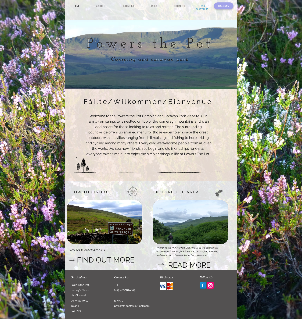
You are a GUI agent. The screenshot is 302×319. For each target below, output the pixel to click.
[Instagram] (210, 285)
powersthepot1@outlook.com (132, 305)
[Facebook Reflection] (203, 285)
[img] (163, 286)
